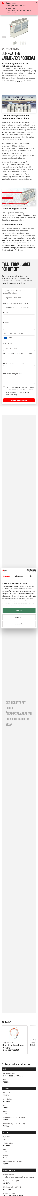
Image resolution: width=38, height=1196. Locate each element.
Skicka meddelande (19, 400)
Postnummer (8, 363)
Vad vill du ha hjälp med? (13, 374)
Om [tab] (31, 576)
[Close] (36, 2)
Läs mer (20, 81)
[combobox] (19, 348)
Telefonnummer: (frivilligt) (13, 333)
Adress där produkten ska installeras (18, 353)
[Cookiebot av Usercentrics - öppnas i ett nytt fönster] (27, 570)
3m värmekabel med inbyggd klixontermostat (13, 1047)
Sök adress (7, 344)
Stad (22, 363)
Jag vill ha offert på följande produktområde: (14, 292)
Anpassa (18, 617)
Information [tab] (19, 576)
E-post (6, 323)
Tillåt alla (19, 610)
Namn (5, 312)
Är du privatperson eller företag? (16, 303)
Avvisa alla (19, 624)
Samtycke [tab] (6, 576)
